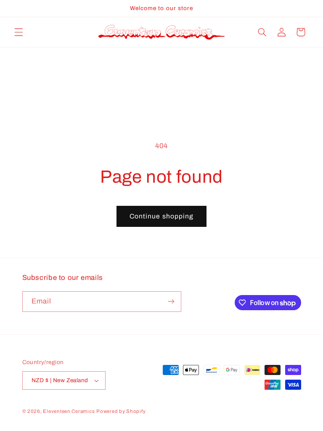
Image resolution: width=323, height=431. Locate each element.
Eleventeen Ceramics (69, 411)
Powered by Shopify (121, 411)
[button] (18, 32)
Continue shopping (161, 216)
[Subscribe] (170, 301)
